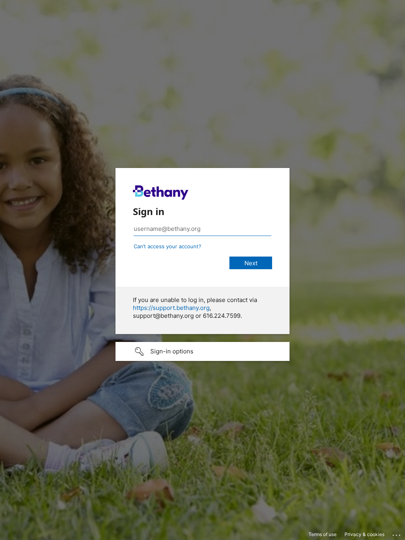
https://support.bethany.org (171, 308)
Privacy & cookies (364, 534)
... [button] (397, 533)
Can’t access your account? (167, 246)
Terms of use (322, 534)
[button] (202, 351)
